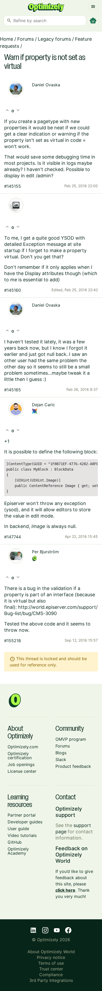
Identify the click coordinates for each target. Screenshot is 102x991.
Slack (60, 759)
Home (6, 39)
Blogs (60, 752)
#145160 (12, 290)
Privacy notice (51, 957)
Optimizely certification (20, 755)
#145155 (12, 186)
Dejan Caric (43, 404)
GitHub (15, 842)
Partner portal (22, 815)
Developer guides (25, 821)
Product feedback (73, 766)
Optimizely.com (23, 746)
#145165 (12, 389)
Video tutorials (22, 835)
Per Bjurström (45, 551)
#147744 (12, 536)
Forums (25, 39)
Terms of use (51, 963)
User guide (18, 828)
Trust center (51, 968)
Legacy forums (54, 39)
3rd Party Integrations (51, 980)
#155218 (12, 640)
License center (22, 771)
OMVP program (70, 739)
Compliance (51, 974)
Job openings (21, 764)
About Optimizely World (51, 951)
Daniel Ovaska (46, 84)
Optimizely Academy (18, 851)
